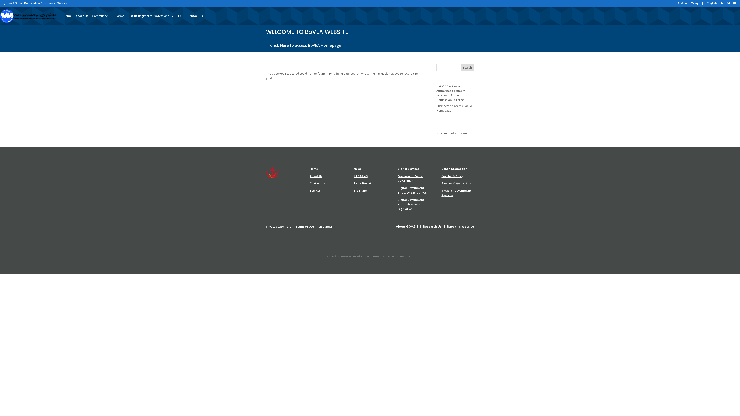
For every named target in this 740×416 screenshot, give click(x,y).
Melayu (695, 3)
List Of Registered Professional (149, 16)
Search (467, 67)
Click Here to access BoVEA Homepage (305, 45)
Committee (100, 16)
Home (67, 16)
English (712, 3)
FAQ (180, 16)
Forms (120, 16)
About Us (82, 16)
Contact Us (195, 16)
